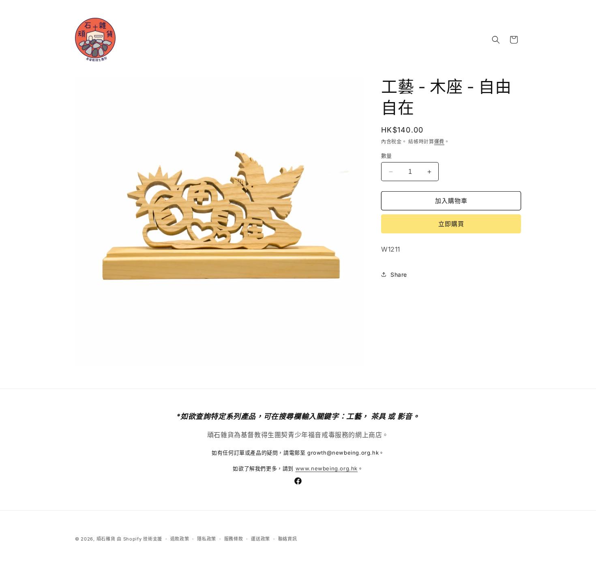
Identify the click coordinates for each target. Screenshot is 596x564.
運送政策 (260, 539)
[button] (496, 40)
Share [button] (398, 274)
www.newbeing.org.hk (327, 468)
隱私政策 (206, 539)
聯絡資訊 (287, 539)
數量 (386, 155)
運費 (439, 142)
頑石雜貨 (106, 539)
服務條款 (233, 539)
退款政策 (179, 539)
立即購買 (451, 224)
